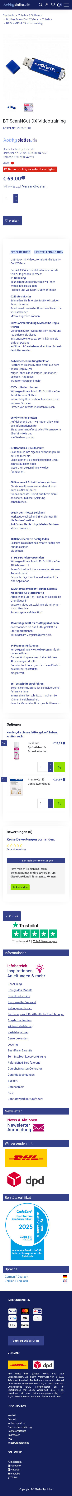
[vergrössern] (36, 66)
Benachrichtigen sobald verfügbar (31, 169)
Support (13, 1081)
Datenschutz (16, 1087)
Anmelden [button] (21, 887)
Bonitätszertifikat (17, 1430)
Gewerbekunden (18, 1038)
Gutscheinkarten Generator (25, 1068)
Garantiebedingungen (21, 1074)
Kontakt (12, 1415)
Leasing (13, 1044)
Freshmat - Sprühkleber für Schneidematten (37, 747)
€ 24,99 (57, 779)
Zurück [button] (13, 916)
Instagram (16, 1461)
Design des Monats (20, 990)
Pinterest (15, 1469)
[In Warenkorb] (59, 767)
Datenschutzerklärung (20, 1427)
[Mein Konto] (47, 4)
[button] (4, 743)
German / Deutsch (16, 1276)
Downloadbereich (19, 996)
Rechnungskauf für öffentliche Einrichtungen (36, 1014)
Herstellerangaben (48, 252)
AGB (10, 1093)
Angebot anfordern (19, 1020)
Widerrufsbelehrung (20, 1026)
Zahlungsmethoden (20, 1008)
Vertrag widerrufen (25, 1340)
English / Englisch (16, 1281)
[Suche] (40, 5)
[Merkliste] (53, 5)
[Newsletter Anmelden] (36, 1125)
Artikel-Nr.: (9, 128)
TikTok (14, 1477)
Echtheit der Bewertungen (37, 860)
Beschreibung (21, 252)
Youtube (15, 1473)
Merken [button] (13, 220)
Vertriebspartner (18, 1032)
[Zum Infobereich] (26, 969)
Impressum (14, 1434)
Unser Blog (15, 984)
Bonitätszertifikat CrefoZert (25, 1099)
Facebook (15, 1465)
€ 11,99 (57, 743)
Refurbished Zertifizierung (24, 1062)
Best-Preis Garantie (20, 1050)
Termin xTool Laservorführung (27, 1056)
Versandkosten (34, 186)
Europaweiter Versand (22, 1002)
